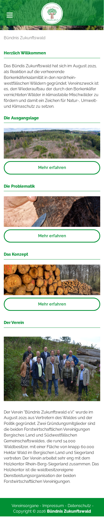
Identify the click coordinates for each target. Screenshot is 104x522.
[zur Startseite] (52, 13)
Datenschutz (79, 505)
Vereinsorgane (25, 505)
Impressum (53, 505)
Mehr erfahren (52, 167)
